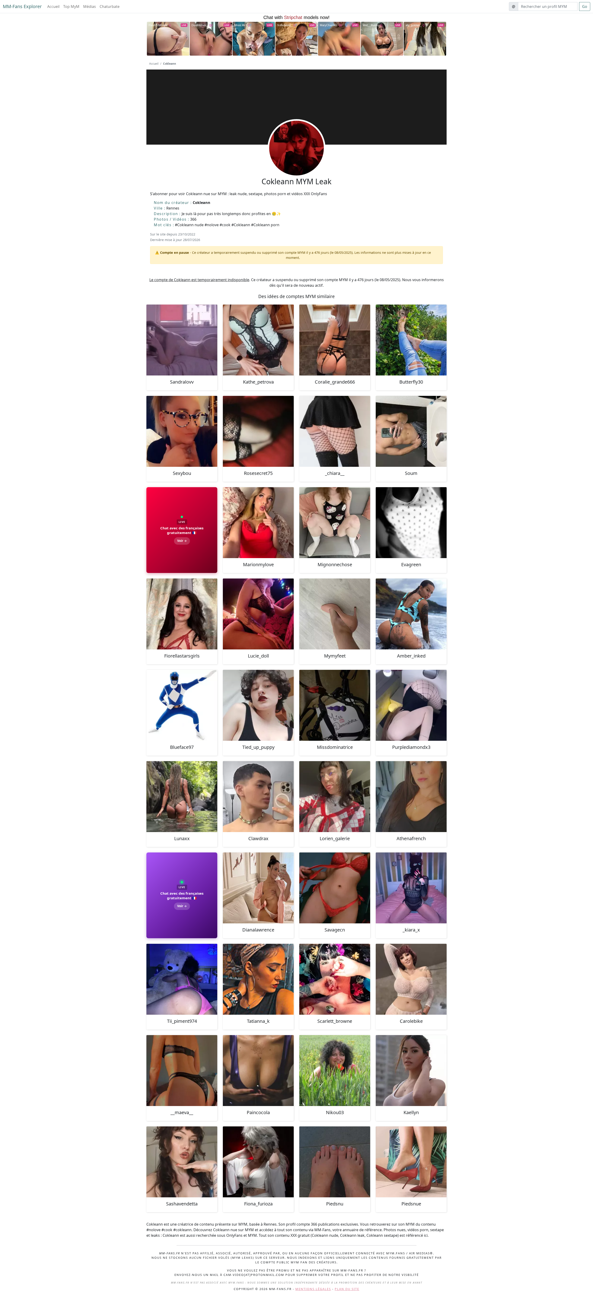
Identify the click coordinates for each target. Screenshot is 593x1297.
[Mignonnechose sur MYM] (334, 522)
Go (584, 6)
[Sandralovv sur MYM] (181, 340)
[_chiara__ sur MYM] (334, 431)
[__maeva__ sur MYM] (181, 1070)
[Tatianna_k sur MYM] (258, 979)
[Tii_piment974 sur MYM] (181, 979)
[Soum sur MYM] (411, 431)
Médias (89, 6)
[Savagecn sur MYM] (334, 887)
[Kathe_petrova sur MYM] (258, 340)
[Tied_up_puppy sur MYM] (258, 705)
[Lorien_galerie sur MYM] (334, 796)
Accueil (53, 6)
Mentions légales (313, 1289)
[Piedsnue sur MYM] (411, 1161)
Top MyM (71, 6)
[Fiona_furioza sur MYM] (258, 1161)
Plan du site (347, 1289)
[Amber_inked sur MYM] (411, 614)
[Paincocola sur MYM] (258, 1070)
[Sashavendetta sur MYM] (181, 1161)
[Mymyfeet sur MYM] (334, 614)
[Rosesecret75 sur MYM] (258, 431)
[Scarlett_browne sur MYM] (334, 979)
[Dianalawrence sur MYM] (258, 887)
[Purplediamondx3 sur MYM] (411, 705)
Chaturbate (110, 6)
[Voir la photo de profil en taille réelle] (296, 160)
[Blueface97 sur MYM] (181, 705)
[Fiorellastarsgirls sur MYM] (181, 614)
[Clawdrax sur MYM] (258, 796)
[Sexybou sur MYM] (181, 431)
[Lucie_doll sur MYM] (258, 614)
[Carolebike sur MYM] (411, 979)
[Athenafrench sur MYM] (411, 796)
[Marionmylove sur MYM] (258, 522)
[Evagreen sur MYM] (411, 522)
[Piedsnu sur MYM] (334, 1161)
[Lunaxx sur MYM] (181, 796)
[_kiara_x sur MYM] (411, 887)
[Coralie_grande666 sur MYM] (334, 340)
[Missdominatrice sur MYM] (334, 705)
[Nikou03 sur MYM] (334, 1070)
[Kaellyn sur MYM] (411, 1070)
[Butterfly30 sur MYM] (411, 340)
